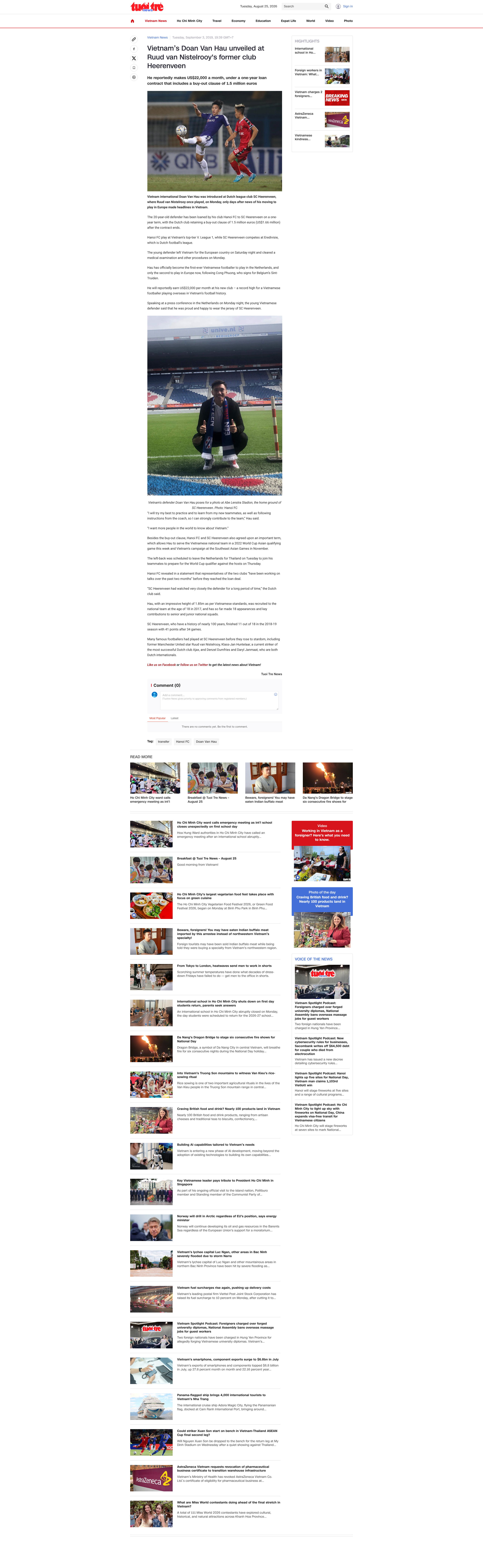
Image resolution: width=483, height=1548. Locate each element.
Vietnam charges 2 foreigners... (308, 94)
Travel (216, 21)
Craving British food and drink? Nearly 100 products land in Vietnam (228, 1109)
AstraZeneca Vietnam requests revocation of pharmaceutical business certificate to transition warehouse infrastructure (223, 1469)
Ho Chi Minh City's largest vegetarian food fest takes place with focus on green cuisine (225, 896)
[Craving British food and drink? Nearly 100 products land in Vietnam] (151, 1120)
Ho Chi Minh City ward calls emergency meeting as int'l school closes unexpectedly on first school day (152, 800)
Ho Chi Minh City (189, 21)
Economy (238, 21)
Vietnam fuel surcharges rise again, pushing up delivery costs (224, 1288)
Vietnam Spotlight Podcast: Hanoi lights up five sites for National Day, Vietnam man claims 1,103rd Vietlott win (322, 1079)
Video (329, 21)
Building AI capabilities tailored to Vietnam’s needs (216, 1145)
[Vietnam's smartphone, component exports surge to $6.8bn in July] (151, 1371)
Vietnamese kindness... (303, 138)
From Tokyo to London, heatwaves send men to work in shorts (224, 966)
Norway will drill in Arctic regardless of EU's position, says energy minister (227, 1218)
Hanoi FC (182, 741)
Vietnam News (156, 21)
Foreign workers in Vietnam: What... (308, 72)
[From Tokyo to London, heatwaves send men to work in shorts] (151, 977)
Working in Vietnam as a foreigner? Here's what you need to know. (322, 835)
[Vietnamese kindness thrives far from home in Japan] (337, 141)
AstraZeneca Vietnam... (304, 116)
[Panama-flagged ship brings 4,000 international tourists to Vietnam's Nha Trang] (151, 1406)
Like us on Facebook (161, 665)
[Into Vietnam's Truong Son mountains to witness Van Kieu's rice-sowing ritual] (151, 1084)
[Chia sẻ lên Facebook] (134, 49)
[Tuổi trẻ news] (147, 6)
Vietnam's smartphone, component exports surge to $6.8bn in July (228, 1360)
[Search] (326, 6)
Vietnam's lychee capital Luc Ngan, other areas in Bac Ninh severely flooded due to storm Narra (222, 1254)
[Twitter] (134, 58)
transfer (163, 741)
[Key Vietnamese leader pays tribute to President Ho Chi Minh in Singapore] (151, 1192)
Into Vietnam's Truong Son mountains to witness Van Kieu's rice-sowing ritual (226, 1075)
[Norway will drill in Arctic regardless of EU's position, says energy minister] (151, 1227)
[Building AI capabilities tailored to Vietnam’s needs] (151, 1156)
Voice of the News (313, 959)
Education (263, 21)
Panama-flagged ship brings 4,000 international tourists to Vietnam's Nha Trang (221, 1397)
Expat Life (288, 21)
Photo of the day (322, 892)
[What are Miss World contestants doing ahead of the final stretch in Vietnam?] (151, 1514)
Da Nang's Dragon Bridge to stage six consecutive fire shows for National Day (328, 800)
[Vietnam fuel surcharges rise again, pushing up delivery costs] (151, 1299)
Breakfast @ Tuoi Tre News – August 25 (208, 800)
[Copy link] (134, 39)
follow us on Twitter (194, 665)
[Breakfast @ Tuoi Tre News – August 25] (213, 778)
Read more (141, 757)
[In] (134, 77)
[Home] (132, 21)
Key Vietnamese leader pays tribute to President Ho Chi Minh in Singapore (225, 1183)
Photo (348, 21)
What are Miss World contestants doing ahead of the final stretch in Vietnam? (228, 1505)
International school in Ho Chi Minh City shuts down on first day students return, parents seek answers (225, 1004)
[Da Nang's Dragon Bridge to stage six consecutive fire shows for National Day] (328, 778)
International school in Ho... (305, 51)
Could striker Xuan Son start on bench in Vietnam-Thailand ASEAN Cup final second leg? (227, 1433)
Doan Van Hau (206, 741)
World (310, 21)
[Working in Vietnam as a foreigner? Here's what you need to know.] (322, 863)
